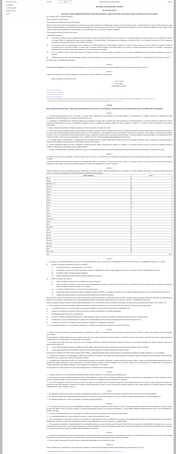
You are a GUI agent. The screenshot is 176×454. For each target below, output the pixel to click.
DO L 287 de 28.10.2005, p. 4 (56, 94)
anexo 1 (8, 13)
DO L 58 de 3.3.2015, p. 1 (115, 101)
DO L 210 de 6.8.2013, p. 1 (55, 90)
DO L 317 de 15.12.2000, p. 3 (56, 92)
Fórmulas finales (11, 11)
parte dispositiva (11, 8)
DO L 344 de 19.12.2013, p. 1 (148, 99)
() (82, 29)
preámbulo (10, 5)
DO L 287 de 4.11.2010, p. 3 (56, 96)
